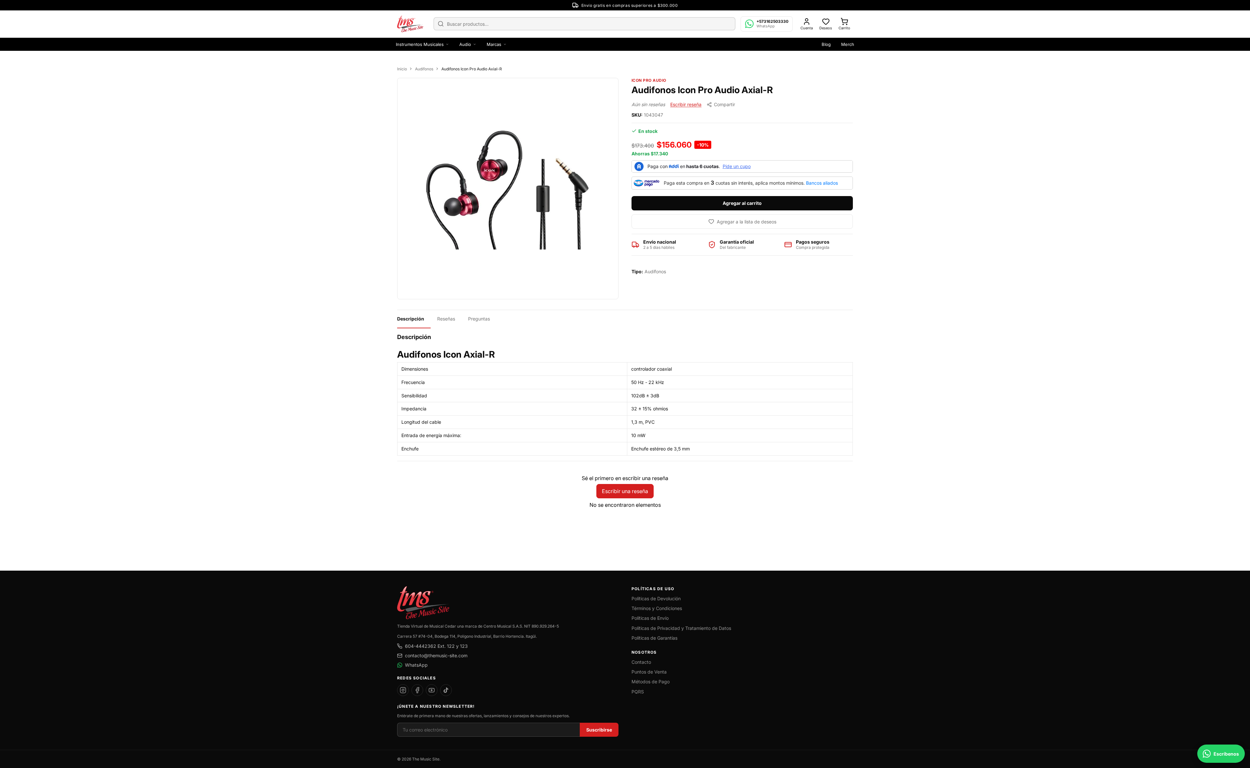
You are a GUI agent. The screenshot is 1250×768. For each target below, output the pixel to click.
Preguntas (479, 318)
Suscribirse (599, 729)
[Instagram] (403, 690)
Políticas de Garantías (654, 638)
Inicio (402, 68)
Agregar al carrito (742, 203)
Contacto (641, 662)
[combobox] (584, 23)
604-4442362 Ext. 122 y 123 (436, 646)
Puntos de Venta (649, 672)
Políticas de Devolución (656, 598)
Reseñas (446, 318)
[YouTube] (432, 690)
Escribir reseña (685, 104)
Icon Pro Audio (649, 80)
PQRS (638, 691)
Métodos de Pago (651, 681)
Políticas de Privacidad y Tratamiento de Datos (681, 628)
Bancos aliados (822, 183)
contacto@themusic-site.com (436, 655)
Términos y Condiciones (657, 608)
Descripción (410, 318)
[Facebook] (417, 690)
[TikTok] (446, 690)
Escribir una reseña (625, 491)
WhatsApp (416, 665)
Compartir (724, 104)
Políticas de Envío (650, 618)
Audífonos (424, 68)
